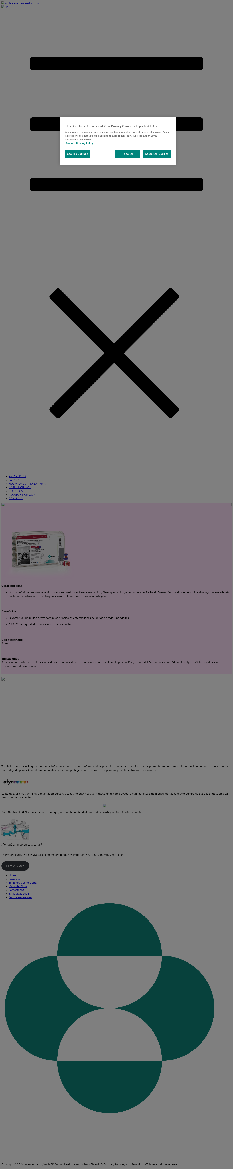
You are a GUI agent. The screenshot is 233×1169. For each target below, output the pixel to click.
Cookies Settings (77, 154)
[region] (118, 141)
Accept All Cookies (157, 154)
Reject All (128, 154)
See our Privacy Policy (80, 143)
